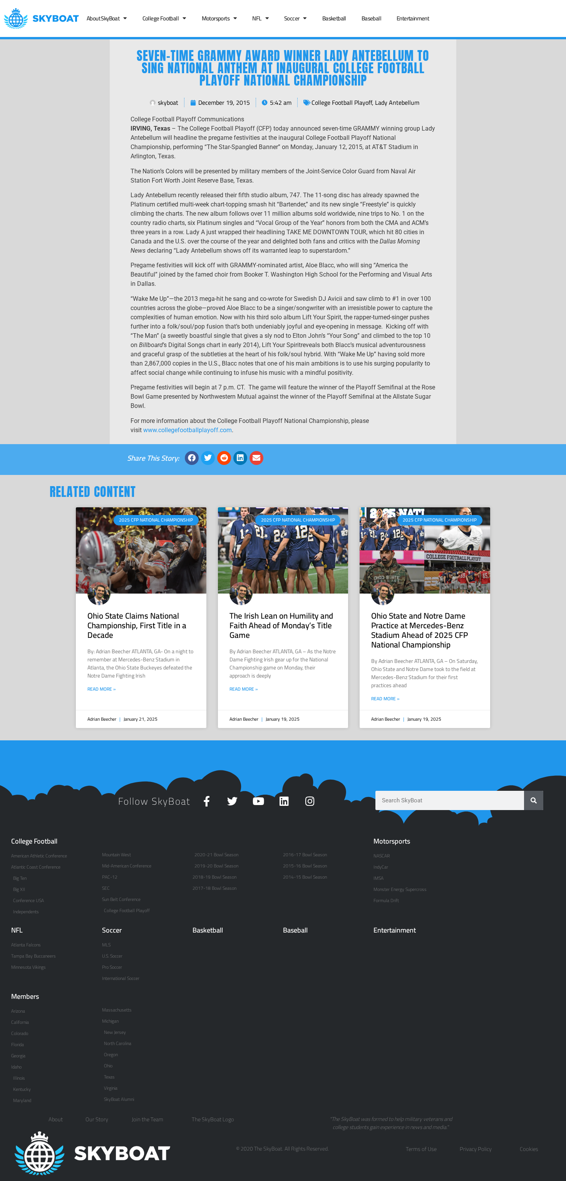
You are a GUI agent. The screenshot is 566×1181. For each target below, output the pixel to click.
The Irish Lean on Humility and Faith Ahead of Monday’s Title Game (281, 625)
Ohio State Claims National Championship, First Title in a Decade (136, 625)
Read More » (101, 689)
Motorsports (215, 18)
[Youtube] (258, 801)
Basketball (334, 18)
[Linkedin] (284, 801)
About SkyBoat (103, 18)
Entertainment (413, 18)
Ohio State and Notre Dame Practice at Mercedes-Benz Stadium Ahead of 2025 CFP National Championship (419, 630)
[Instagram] (310, 801)
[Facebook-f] (206, 801)
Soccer (291, 18)
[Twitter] (232, 801)
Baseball (371, 18)
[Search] (533, 800)
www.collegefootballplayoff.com (187, 430)
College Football (160, 18)
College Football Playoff (341, 102)
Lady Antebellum (397, 102)
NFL (256, 18)
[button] (192, 458)
